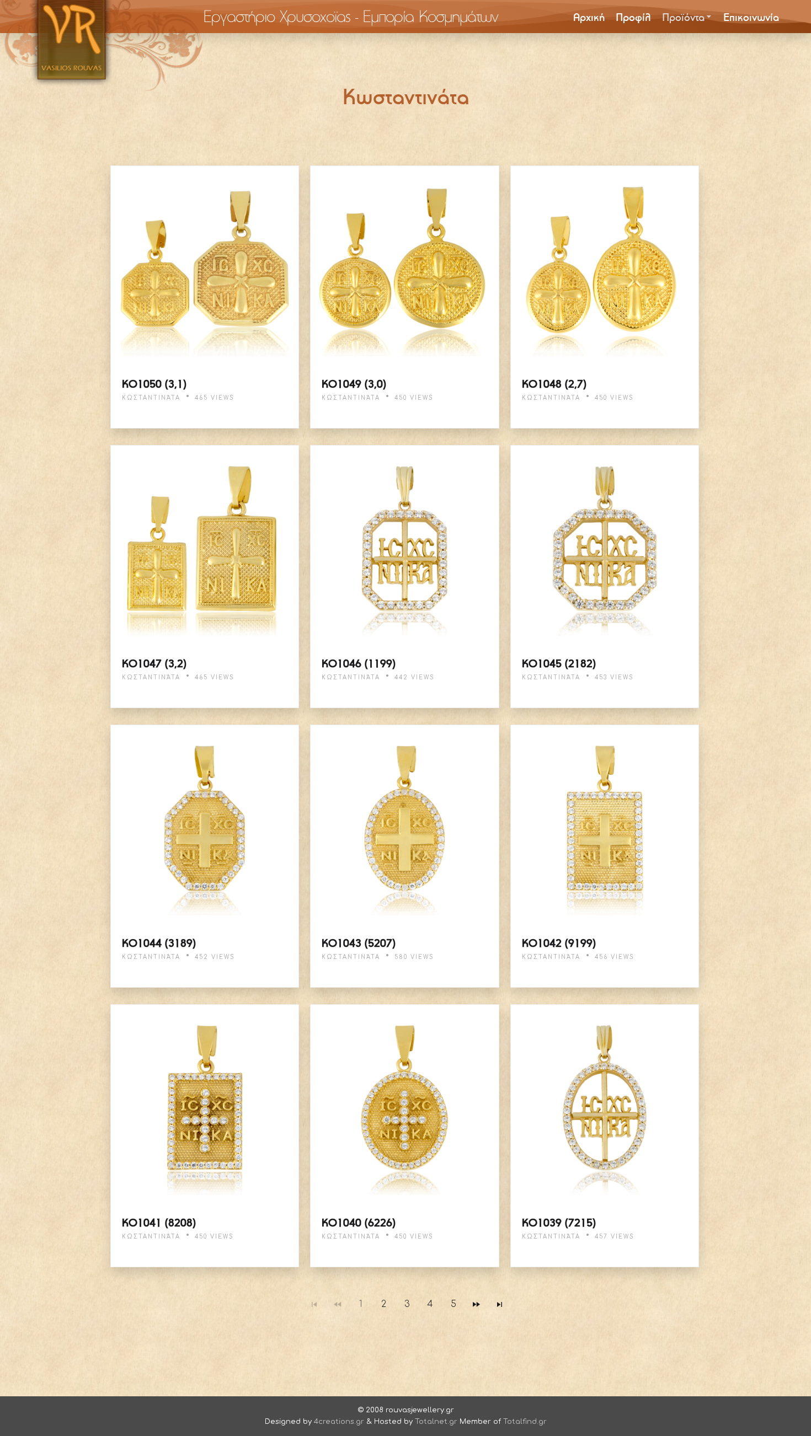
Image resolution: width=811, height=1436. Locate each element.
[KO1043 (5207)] (404, 821)
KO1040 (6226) (359, 1222)
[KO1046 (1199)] (404, 542)
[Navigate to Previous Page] (337, 1304)
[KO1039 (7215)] (604, 1101)
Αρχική (589, 16)
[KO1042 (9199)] (604, 821)
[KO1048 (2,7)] (604, 262)
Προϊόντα (683, 16)
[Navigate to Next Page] (476, 1304)
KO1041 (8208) (159, 1222)
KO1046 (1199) (359, 663)
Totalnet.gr (436, 1422)
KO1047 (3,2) (154, 663)
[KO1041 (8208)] (204, 1101)
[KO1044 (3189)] (204, 821)
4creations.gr (339, 1422)
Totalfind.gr (525, 1422)
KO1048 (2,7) (554, 383)
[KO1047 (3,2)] (204, 542)
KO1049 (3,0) (354, 383)
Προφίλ (633, 16)
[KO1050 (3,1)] (204, 262)
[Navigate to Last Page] (500, 1304)
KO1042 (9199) (559, 942)
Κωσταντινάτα (151, 398)
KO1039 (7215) (559, 1222)
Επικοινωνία (751, 16)
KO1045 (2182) (559, 663)
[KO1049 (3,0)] (404, 262)
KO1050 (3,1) (154, 383)
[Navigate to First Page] (314, 1304)
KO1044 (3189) (159, 942)
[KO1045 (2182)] (604, 542)
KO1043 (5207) (359, 942)
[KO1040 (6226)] (404, 1101)
